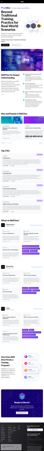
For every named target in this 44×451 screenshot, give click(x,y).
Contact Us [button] (3, 429)
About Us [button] (2, 427)
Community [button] (3, 437)
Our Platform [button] (3, 435)
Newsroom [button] (3, 439)
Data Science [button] (10, 432)
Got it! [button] (18, 447)
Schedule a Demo (35, 429)
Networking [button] (10, 429)
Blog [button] (2, 440)
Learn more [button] (4, 447)
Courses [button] (9, 439)
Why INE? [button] (9, 427)
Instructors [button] (10, 440)
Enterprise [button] (15, 430)
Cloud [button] (9, 434)
